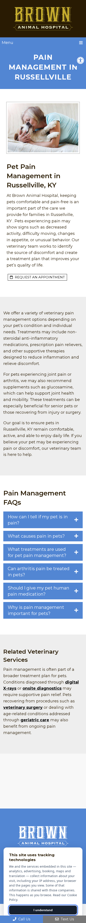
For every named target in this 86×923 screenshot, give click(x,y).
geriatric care (35, 720)
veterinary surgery (23, 707)
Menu (7, 42)
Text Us (67, 919)
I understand (43, 910)
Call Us (23, 919)
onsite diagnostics (42, 688)
